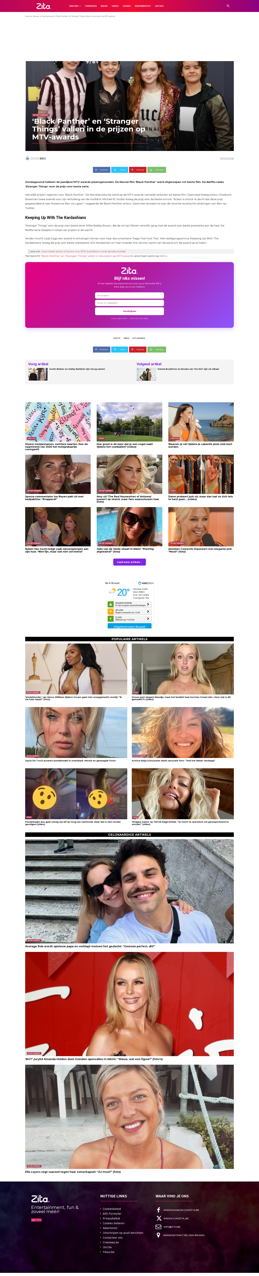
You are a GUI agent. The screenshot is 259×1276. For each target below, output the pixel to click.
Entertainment (48, 16)
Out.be (107, 1247)
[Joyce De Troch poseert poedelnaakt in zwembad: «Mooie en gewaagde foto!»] (76, 732)
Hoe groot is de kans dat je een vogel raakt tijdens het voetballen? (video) (125, 445)
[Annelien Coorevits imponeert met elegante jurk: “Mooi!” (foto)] (201, 526)
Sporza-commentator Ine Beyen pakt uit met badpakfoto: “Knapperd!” (54, 498)
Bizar (135, 692)
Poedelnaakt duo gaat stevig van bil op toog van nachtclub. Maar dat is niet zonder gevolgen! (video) (73, 823)
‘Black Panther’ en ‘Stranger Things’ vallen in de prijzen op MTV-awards (87, 255)
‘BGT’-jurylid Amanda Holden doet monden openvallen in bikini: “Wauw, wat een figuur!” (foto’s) (94, 1059)
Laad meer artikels (128, 562)
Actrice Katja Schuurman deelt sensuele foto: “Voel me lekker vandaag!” (173, 760)
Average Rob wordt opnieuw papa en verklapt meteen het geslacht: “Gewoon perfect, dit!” (90, 946)
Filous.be (108, 1252)
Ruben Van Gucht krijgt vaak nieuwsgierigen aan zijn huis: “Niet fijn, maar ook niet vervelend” (56, 550)
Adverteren (110, 1228)
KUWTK (116, 338)
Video (101, 438)
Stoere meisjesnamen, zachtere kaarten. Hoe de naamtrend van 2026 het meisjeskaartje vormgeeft (56, 447)
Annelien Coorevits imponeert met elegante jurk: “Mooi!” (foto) (200, 550)
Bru (43, 158)
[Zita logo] (44, 6)
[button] (228, 6)
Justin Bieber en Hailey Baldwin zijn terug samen (77, 369)
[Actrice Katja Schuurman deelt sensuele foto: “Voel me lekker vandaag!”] (183, 732)
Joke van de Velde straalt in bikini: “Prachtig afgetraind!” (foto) (125, 550)
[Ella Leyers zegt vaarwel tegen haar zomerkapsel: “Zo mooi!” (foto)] (129, 1117)
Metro (163, 255)
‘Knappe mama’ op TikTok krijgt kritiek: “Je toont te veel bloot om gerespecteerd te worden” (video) (180, 823)
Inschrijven (129, 311)
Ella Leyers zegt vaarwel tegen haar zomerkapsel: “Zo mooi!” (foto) (73, 1172)
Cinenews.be (111, 1242)
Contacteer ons (113, 1237)
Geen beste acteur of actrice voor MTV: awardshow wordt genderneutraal (84, 251)
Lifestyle (31, 438)
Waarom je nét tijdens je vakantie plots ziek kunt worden (200, 445)
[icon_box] (177, 1210)
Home (27, 16)
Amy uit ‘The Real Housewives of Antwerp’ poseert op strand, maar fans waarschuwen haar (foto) (128, 499)
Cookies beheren (113, 1223)
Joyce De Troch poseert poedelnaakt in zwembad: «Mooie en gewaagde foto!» (70, 760)
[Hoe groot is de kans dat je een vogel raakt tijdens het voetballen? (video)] (129, 422)
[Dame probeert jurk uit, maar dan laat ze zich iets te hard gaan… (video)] (201, 474)
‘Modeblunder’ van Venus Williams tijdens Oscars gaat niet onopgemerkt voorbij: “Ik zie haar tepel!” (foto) (73, 698)
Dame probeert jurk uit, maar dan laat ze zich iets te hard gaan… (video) (200, 498)
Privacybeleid (111, 1218)
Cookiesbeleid (112, 1209)
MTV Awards (138, 338)
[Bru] (28, 158)
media (126, 338)
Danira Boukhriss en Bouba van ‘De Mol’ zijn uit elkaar (188, 369)
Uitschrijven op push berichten (123, 1233)
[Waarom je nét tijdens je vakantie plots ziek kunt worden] (201, 422)
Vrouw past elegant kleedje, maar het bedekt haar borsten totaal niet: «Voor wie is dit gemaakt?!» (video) (181, 698)
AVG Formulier (112, 1213)
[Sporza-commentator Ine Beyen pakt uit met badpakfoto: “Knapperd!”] (58, 474)
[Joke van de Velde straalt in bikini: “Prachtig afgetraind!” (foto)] (129, 526)
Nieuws (36, 16)
